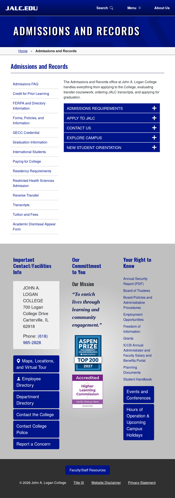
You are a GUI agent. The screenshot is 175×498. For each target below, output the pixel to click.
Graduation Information (30, 142)
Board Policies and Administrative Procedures (137, 302)
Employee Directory (28, 381)
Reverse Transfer (26, 195)
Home (23, 50)
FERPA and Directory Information (29, 106)
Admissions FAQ (25, 83)
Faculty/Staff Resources (88, 470)
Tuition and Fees (25, 214)
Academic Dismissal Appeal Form (34, 226)
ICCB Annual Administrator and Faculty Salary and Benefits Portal (137, 353)
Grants (128, 338)
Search (102, 7)
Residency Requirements (32, 170)
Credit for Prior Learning (31, 93)
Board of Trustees (136, 290)
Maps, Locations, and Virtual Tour (35, 364)
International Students (29, 151)
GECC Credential (26, 132)
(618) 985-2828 (35, 339)
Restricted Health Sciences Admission (33, 183)
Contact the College (35, 414)
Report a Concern (33, 444)
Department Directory (27, 399)
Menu (131, 7)
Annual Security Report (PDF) (135, 281)
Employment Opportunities (133, 317)
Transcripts (21, 204)
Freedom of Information (131, 329)
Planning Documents (132, 370)
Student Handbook (137, 379)
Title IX (78, 482)
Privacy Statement (142, 482)
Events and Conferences (139, 394)
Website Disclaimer (106, 482)
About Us (162, 7)
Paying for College (27, 161)
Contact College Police (31, 429)
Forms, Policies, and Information (28, 120)
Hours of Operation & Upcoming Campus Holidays (138, 422)
